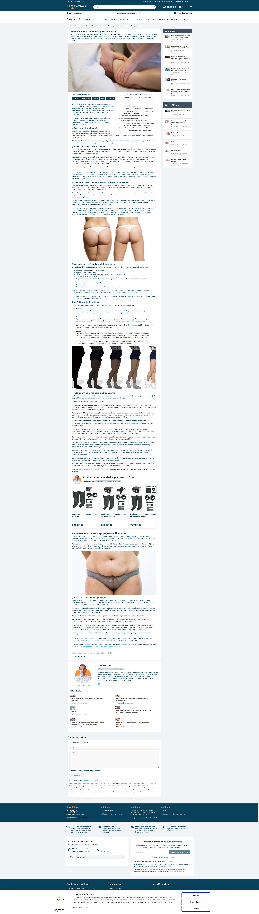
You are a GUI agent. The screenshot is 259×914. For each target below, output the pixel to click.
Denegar (196, 908)
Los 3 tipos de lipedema (129, 118)
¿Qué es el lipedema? (128, 106)
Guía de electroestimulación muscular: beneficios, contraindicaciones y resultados (134, 711)
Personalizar (194, 902)
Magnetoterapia (109, 19)
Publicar (76, 775)
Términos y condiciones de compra (80, 888)
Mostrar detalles (78, 908)
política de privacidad (92, 780)
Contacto (155, 888)
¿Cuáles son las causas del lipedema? (139, 108)
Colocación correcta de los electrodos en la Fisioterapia (132, 699)
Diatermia (151, 19)
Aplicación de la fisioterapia (168, 19)
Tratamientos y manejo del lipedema (134, 120)
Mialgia (73, 711)
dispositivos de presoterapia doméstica (96, 469)
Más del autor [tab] (76, 691)
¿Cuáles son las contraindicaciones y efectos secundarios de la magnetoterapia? (87, 723)
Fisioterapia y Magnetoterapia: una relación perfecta (87, 699)
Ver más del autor (83, 686)
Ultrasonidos (138, 19)
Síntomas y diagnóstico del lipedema (134, 115)
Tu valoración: (75, 771)
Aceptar (196, 895)
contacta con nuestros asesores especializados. (101, 646)
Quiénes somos (115, 888)
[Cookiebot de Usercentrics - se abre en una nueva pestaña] (59, 910)
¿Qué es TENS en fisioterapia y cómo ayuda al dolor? (132, 723)
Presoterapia (124, 19)
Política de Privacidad (167, 857)
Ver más (186, 19)
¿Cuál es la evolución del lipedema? (139, 130)
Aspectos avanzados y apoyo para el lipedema (137, 128)
